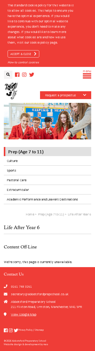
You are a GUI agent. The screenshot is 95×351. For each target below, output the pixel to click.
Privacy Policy (25, 329)
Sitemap (39, 329)
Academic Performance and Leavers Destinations (42, 199)
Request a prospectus (60, 95)
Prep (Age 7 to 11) (26, 151)
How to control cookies (23, 62)
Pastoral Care (16, 180)
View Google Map (23, 314)
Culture (12, 161)
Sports (11, 170)
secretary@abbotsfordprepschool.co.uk (40, 294)
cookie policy (39, 42)
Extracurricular (18, 190)
